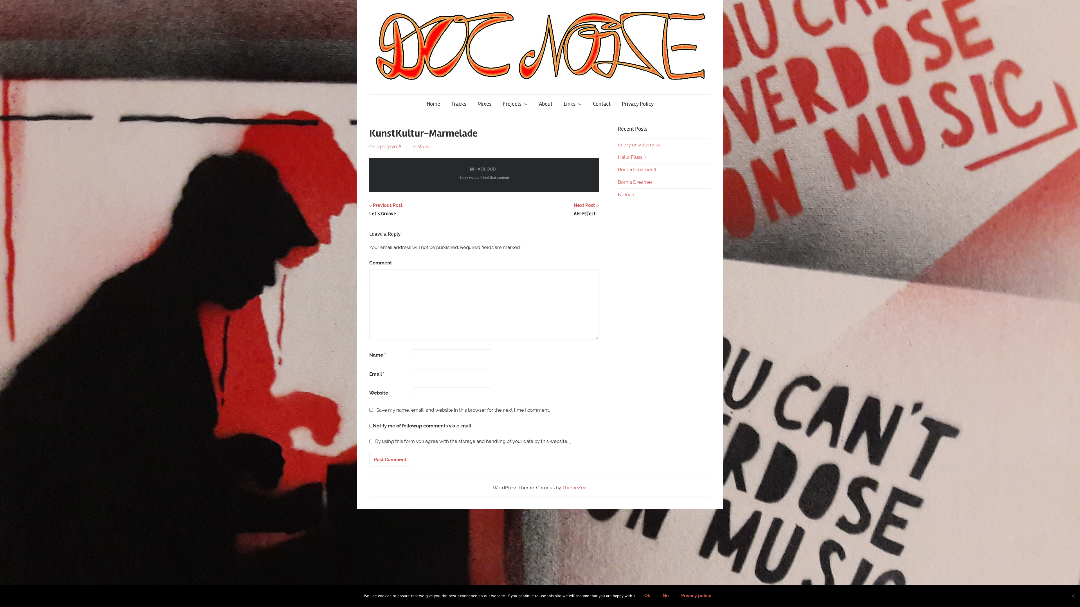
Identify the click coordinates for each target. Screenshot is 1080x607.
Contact (602, 103)
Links (569, 103)
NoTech (626, 194)
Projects (512, 103)
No (666, 595)
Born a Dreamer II (637, 169)
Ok (647, 595)
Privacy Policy (638, 103)
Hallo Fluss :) (632, 157)
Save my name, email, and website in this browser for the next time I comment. (463, 410)
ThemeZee (574, 487)
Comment (380, 263)
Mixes (484, 103)
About (545, 103)
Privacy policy (696, 595)
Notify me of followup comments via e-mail (422, 426)
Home (433, 103)
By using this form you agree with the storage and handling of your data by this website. (473, 441)
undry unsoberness (639, 145)
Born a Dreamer (635, 182)
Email (376, 374)
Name (377, 355)
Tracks (458, 103)
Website (378, 393)
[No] (1073, 596)
